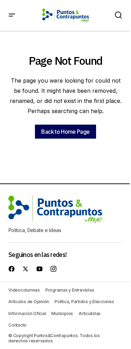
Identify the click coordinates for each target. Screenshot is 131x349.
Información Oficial (27, 313)
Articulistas (90, 313)
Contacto (17, 325)
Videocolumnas (24, 290)
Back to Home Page (65, 131)
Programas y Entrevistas (69, 290)
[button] (11, 15)
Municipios (62, 313)
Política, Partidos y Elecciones (84, 301)
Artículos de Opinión (28, 301)
